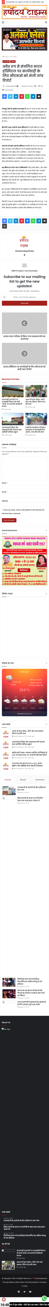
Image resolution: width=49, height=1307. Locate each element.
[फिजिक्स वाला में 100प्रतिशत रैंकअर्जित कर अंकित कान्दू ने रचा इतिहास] (9, 982)
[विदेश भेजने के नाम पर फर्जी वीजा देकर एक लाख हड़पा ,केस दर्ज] (9, 886)
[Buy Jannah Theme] (24, 39)
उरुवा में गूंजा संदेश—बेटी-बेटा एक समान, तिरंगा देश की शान (35, 401)
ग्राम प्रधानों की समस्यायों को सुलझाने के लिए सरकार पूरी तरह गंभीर (31, 1003)
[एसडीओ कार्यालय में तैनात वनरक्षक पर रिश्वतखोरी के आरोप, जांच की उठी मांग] (36, 419)
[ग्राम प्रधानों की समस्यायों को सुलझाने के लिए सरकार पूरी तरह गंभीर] (9, 1005)
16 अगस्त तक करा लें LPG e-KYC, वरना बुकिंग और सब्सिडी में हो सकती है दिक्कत (27, 764)
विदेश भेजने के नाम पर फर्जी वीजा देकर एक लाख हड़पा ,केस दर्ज (30, 799)
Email (4, 492)
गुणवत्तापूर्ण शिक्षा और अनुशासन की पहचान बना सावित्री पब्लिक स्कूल (25, 2)
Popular (8, 780)
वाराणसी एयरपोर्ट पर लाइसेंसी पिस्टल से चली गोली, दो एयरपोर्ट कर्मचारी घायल (12, 402)
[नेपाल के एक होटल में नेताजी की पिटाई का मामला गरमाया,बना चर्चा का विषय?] (9, 993)
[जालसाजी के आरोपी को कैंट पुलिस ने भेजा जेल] (9, 790)
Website (5, 501)
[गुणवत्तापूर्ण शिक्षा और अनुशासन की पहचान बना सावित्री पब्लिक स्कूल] (13, 419)
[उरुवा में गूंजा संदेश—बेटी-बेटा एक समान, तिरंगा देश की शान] (36, 391)
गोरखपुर (13, 61)
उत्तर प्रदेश (13, 56)
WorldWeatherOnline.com (24, 714)
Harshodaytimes (11, 86)
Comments (39, 780)
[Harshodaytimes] (24, 12)
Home (6, 56)
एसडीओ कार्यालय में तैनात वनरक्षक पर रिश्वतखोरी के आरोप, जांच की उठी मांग (35, 429)
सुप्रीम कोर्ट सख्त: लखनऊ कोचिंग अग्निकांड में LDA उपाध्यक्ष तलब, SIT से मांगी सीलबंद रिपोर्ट (29, 753)
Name (5, 483)
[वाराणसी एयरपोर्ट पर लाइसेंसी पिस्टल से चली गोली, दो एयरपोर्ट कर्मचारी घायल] (13, 391)
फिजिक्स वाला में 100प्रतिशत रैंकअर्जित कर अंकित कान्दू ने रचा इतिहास (29, 981)
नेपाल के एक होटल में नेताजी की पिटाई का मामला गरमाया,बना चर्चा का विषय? (30, 993)
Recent (23, 780)
